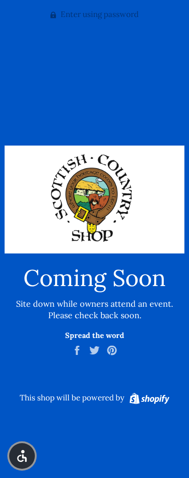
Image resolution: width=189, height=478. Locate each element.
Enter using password (99, 14)
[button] (22, 456)
